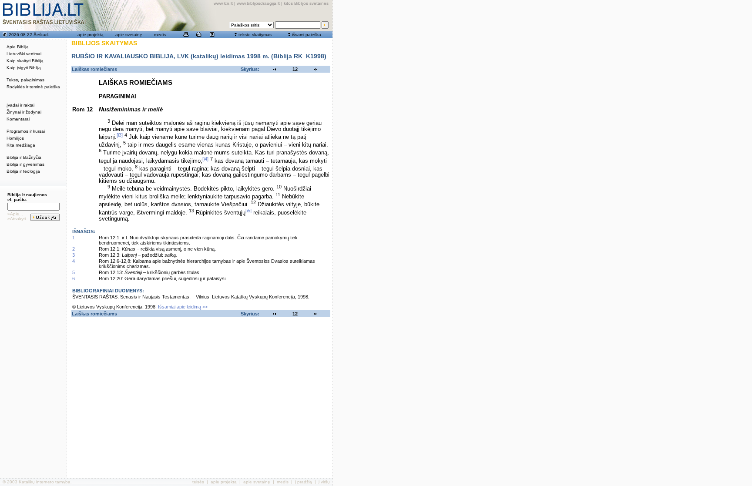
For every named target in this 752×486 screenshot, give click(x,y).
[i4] (205, 158)
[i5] (248, 210)
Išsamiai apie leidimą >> (183, 306)
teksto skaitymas (255, 34)
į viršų (324, 481)
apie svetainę (128, 34)
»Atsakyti (16, 218)
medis (160, 34)
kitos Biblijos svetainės (306, 3)
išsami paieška (306, 34)
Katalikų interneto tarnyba (44, 481)
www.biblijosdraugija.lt (258, 3)
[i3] (120, 134)
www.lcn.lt (223, 3)
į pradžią (303, 481)
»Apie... (15, 213)
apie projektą (90, 34)
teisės (198, 481)
